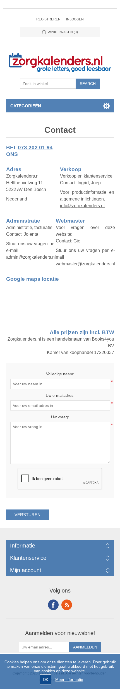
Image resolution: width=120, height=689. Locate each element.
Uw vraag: (60, 417)
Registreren (48, 19)
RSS (66, 605)
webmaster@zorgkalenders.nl (85, 263)
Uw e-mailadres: (60, 395)
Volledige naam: (60, 374)
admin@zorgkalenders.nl (31, 257)
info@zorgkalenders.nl (82, 205)
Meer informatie (69, 679)
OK (45, 680)
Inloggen (75, 19)
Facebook (53, 605)
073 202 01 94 (35, 147)
